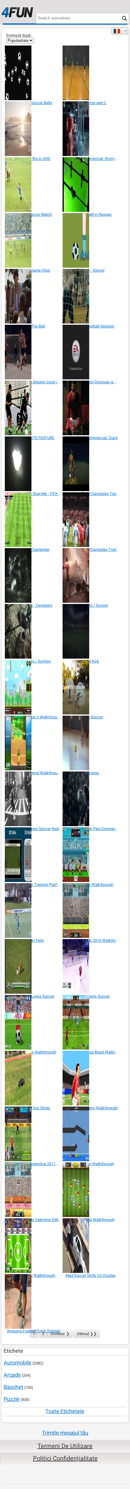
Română (120, 31)
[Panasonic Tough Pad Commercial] (91, 799)
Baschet (13, 1387)
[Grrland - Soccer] (91, 240)
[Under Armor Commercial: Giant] (91, 408)
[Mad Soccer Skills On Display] (91, 1245)
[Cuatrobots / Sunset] (91, 575)
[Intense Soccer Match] (33, 184)
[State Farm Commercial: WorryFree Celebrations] (91, 128)
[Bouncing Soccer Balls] (33, 73)
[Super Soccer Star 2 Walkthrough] (33, 687)
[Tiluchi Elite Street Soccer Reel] (33, 799)
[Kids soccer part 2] (91, 73)
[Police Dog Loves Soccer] (33, 966)
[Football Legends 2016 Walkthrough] (91, 910)
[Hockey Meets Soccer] (91, 966)
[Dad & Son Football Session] (91, 296)
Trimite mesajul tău (65, 1433)
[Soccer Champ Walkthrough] (91, 1189)
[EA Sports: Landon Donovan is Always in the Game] (91, 352)
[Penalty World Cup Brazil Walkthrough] (91, 1022)
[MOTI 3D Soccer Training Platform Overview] (33, 854)
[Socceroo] (91, 743)
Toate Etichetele (64, 1411)
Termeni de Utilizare (65, 1446)
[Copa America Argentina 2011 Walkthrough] (33, 1134)
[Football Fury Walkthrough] (33, 1245)
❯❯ (87, 1333)
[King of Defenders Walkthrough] (91, 1078)
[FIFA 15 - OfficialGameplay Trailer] (91, 519)
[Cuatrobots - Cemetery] (33, 575)
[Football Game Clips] (33, 240)
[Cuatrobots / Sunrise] (33, 631)
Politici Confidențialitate (65, 1458)
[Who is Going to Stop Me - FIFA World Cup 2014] (33, 463)
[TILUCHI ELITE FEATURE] (33, 408)
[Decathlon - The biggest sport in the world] (33, 352)
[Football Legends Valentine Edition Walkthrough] (33, 1189)
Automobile (17, 1362)
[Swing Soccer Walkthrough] (91, 1134)
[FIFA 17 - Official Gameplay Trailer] (91, 463)
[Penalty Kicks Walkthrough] (33, 1022)
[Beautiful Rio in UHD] (33, 128)
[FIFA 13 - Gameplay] (33, 519)
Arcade (12, 1375)
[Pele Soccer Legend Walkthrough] (33, 743)
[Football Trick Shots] (33, 1078)
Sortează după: (18, 35)
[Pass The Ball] (33, 296)
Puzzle (12, 1399)
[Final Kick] (91, 631)
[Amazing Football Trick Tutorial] (33, 1301)
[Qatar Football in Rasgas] (91, 184)
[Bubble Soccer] (91, 687)
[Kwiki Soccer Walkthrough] (91, 854)
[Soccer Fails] (33, 910)
